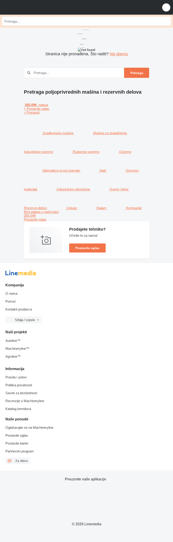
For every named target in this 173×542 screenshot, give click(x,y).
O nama (11, 293)
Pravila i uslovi (16, 377)
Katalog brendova (18, 409)
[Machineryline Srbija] (31, 7)
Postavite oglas (87, 248)
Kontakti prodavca (18, 309)
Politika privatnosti (18, 385)
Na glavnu (119, 54)
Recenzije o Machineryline (24, 401)
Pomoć (10, 301)
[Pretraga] (166, 21)
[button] (166, 7)
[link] (86, 215)
